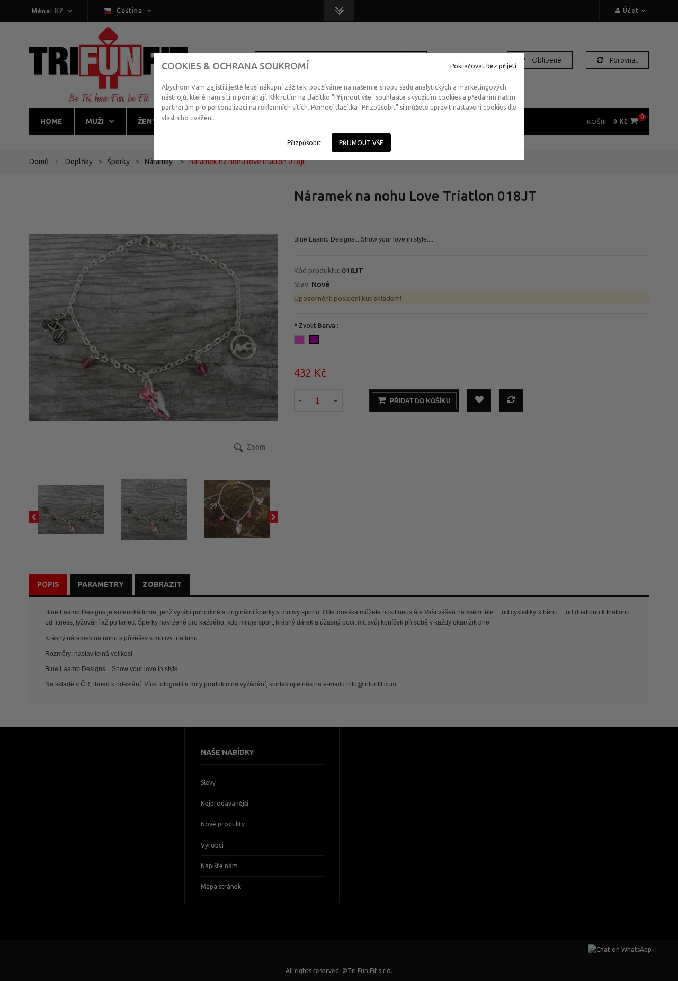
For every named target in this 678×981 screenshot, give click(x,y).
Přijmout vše (361, 142)
